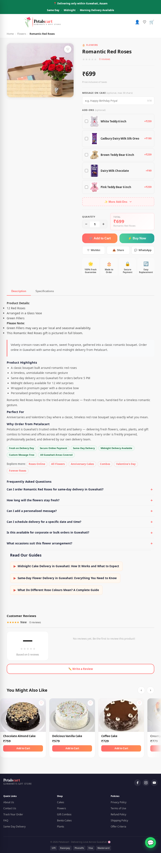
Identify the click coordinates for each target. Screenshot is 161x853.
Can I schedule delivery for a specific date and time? (44, 522)
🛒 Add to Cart (100, 238)
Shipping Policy (119, 820)
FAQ (5, 820)
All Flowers (58, 464)
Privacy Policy (118, 802)
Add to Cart (23, 748)
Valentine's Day (126, 464)
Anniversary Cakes (82, 464)
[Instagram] (146, 782)
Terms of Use (118, 808)
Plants (60, 826)
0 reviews (104, 59)
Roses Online (37, 464)
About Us (8, 802)
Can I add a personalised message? (32, 511)
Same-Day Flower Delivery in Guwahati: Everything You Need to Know (65, 578)
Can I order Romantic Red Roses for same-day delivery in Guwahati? (55, 489)
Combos (105, 464)
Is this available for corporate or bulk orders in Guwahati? (48, 532)
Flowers (21, 34)
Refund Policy (118, 814)
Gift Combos (64, 814)
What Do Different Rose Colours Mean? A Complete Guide (56, 590)
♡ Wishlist (93, 250)
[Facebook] (137, 782)
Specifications (44, 291)
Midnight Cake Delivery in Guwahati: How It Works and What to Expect (66, 566)
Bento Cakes (64, 820)
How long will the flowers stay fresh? (33, 500)
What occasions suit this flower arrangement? (39, 543)
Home (10, 34)
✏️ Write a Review (80, 669)
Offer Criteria (118, 826)
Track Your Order (13, 814)
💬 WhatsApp (143, 250)
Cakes (60, 802)
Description (18, 291)
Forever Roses (17, 470)
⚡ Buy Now (137, 238)
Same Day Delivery (14, 826)
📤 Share (118, 250)
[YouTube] (154, 782)
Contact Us (9, 808)
